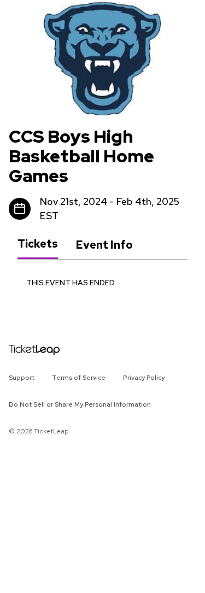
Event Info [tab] (104, 245)
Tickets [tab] (37, 244)
